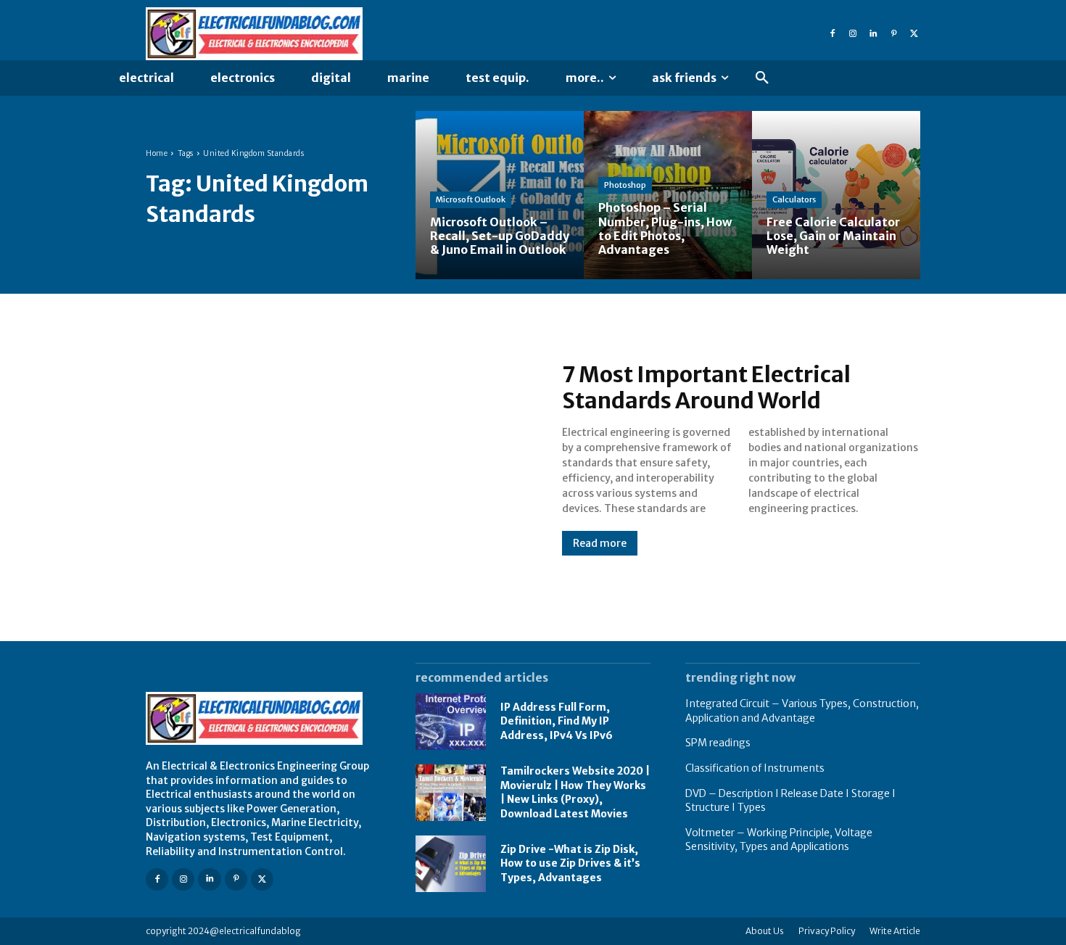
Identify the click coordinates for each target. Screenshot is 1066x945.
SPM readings (718, 742)
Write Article (894, 930)
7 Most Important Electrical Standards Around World (706, 387)
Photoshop (625, 185)
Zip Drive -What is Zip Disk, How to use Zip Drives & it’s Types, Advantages (570, 863)
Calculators (794, 199)
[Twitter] (913, 34)
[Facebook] (832, 34)
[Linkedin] (873, 34)
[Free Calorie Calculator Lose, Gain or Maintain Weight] (836, 195)
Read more (600, 543)
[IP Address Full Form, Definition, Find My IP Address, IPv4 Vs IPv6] (451, 721)
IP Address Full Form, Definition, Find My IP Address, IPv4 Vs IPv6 (556, 721)
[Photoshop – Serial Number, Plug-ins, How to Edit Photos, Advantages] (668, 195)
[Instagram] (852, 34)
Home (157, 153)
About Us (764, 930)
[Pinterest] (893, 34)
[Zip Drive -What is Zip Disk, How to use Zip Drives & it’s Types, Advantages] (451, 863)
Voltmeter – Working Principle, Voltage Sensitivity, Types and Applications (778, 840)
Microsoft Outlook (470, 199)
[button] (762, 78)
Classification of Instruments (755, 768)
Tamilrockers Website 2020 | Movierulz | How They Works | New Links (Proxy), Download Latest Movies (575, 792)
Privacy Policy (826, 930)
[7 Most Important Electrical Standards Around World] (339, 458)
